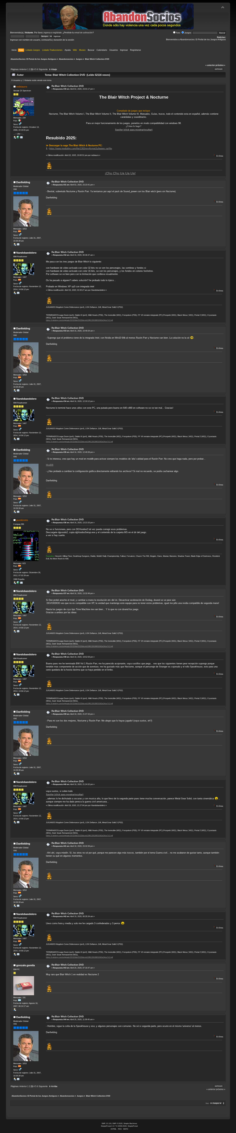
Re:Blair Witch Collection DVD (67, 86)
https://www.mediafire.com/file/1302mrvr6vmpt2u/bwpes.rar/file (80, 148)
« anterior (210, 65)
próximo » (220, 65)
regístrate (57, 33)
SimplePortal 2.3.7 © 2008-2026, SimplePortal (119, 1126)
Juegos (187, 33)
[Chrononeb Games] (18, 138)
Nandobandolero (26, 252)
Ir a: (207, 1103)
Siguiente (43, 69)
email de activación (83, 33)
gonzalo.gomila (25, 965)
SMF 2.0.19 (106, 1123)
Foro (178, 33)
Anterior (23, 69)
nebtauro (21, 86)
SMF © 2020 (117, 1123)
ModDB (49, 465)
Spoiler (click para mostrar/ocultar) (133, 129)
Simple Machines (130, 1123)
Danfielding (23, 182)
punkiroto (22, 520)
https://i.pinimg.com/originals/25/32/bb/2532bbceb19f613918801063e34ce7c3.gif (79, 320)
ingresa (47, 33)
